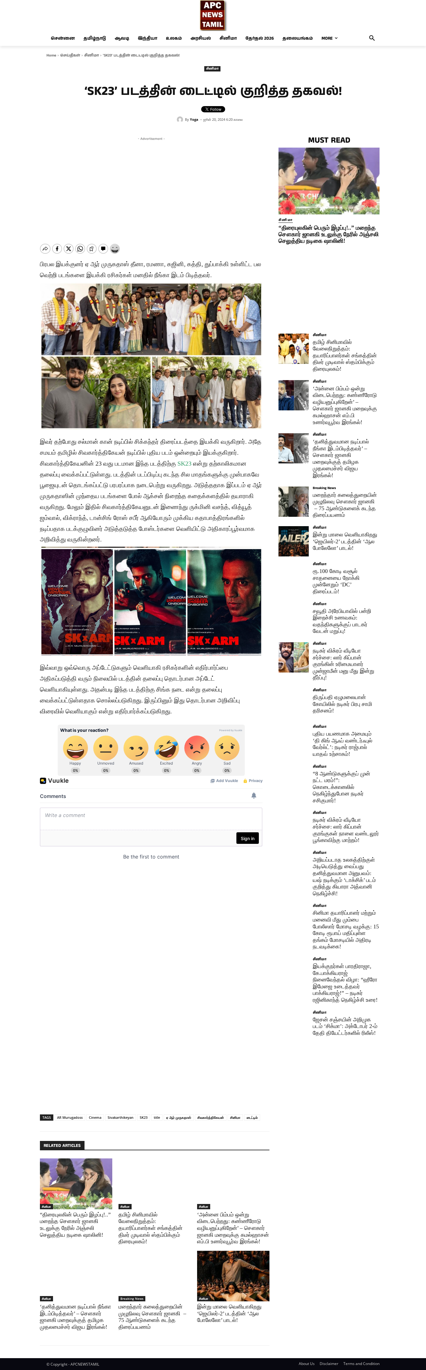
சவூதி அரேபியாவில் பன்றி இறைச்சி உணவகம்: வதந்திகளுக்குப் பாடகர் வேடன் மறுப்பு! (342, 621)
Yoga (194, 119)
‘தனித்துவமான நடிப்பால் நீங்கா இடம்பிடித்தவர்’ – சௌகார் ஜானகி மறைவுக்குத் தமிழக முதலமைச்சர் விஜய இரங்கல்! (75, 1317)
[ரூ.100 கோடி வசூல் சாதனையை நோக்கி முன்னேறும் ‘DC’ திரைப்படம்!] (293, 578)
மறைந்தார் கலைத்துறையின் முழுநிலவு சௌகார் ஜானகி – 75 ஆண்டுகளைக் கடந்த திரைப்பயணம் (152, 1317)
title (157, 1117)
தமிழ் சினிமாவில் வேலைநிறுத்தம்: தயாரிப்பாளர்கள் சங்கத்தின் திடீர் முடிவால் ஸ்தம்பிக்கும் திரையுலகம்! (150, 1228)
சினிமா (91, 55)
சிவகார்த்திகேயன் (210, 1117)
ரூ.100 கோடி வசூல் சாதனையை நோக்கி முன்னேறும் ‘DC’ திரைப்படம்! (336, 581)
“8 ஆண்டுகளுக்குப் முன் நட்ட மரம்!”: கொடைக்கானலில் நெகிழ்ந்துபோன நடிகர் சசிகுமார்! (341, 787)
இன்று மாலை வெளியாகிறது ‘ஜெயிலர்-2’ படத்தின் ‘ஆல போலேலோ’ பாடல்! (229, 1313)
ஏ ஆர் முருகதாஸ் (178, 1117)
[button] (372, 38)
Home (51, 55)
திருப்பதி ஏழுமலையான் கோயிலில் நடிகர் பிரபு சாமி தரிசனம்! (342, 704)
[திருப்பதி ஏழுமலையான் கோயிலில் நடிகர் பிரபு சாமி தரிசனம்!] (293, 704)
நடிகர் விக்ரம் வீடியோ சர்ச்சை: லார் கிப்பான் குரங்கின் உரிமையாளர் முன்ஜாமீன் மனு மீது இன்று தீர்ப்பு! (343, 664)
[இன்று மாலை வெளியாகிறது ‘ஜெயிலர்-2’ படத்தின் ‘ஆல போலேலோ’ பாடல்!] (233, 1276)
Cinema (95, 1117)
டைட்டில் (252, 1117)
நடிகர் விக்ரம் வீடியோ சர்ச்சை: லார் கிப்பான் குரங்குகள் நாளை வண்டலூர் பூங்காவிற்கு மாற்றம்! (346, 830)
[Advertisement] (151, 185)
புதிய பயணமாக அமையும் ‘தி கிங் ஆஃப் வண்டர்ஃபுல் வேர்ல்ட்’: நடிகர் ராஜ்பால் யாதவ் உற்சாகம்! (342, 744)
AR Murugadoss (70, 1117)
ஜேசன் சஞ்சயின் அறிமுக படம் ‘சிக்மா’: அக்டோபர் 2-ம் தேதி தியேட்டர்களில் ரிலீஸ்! (345, 1026)
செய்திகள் (70, 55)
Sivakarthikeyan (120, 1117)
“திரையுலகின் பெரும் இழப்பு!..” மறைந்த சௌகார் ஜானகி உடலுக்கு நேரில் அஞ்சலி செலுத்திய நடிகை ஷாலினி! (328, 234)
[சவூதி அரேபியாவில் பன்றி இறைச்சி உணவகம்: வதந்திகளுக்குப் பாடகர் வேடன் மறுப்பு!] (293, 618)
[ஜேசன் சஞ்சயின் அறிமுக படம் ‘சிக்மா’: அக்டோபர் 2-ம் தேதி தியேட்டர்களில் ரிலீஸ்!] (293, 1026)
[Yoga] (181, 119)
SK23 (184, 463)
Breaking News (131, 1298)
